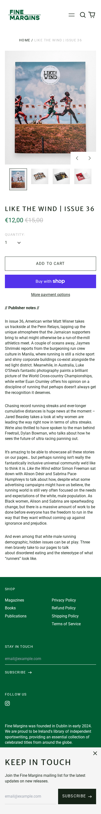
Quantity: (15, 234)
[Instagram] (7, 703)
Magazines (14, 600)
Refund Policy (64, 608)
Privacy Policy (64, 600)
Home (24, 40)
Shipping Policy (65, 616)
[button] (82, 15)
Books (10, 608)
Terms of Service (66, 624)
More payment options (50, 294)
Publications (15, 616)
